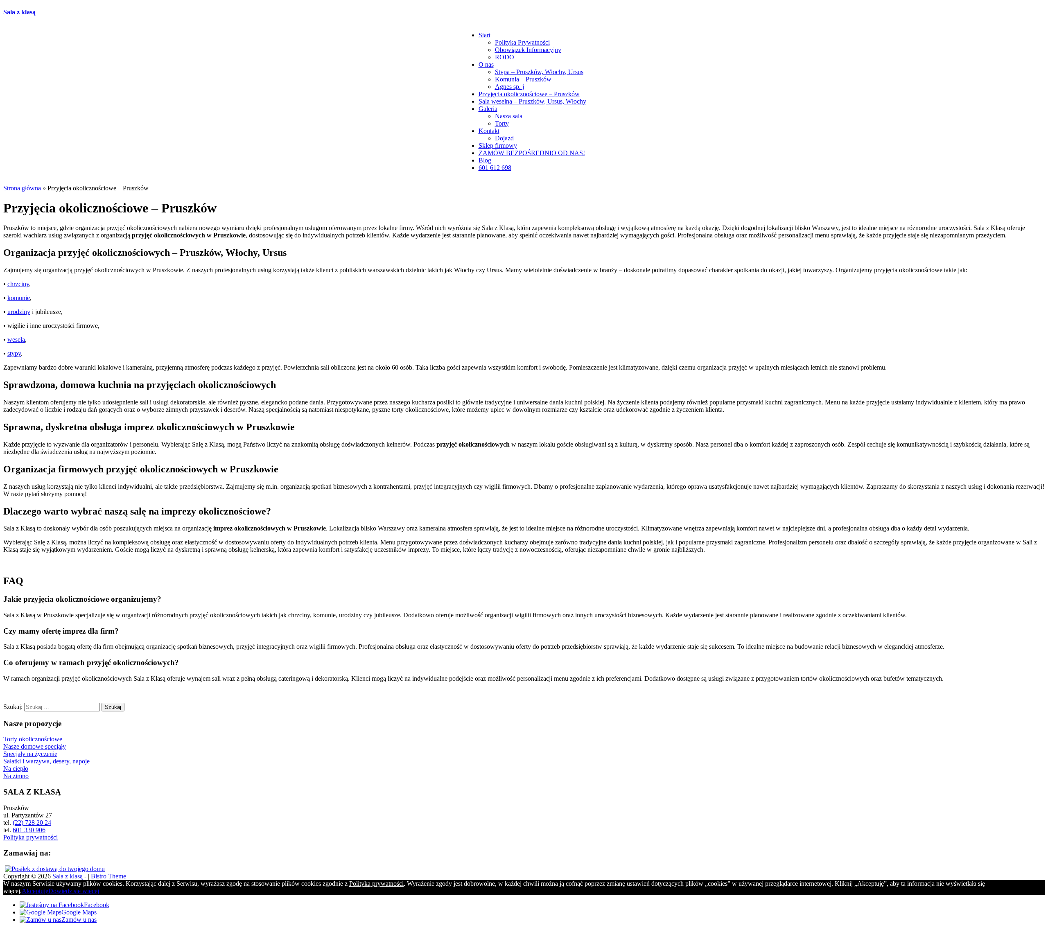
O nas (486, 64)
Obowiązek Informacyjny (528, 49)
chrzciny (18, 283)
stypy (14, 353)
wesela (16, 339)
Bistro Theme (108, 876)
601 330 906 (29, 829)
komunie (18, 297)
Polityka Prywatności (522, 42)
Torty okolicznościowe (32, 739)
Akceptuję (35, 890)
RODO (504, 57)
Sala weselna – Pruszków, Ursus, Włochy (532, 101)
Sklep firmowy (498, 145)
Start (484, 35)
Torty (502, 123)
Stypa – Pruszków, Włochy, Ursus (539, 71)
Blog (485, 160)
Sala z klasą (19, 12)
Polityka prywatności (30, 837)
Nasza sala (508, 116)
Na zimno (16, 775)
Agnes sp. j (509, 86)
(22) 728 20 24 (32, 822)
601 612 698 (495, 167)
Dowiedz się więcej (73, 890)
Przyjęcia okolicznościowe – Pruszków (529, 93)
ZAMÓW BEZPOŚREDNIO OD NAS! (532, 152)
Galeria (488, 108)
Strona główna (22, 188)
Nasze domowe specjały (34, 746)
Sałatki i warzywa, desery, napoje (46, 761)
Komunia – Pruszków (523, 79)
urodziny (18, 311)
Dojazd (504, 138)
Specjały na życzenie (30, 753)
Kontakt (489, 130)
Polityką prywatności (376, 883)
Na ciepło (15, 768)
